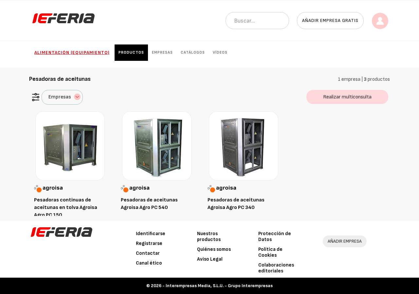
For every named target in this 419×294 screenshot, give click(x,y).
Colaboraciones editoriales (276, 268)
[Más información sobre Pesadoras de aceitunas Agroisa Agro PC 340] (243, 146)
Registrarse (149, 243)
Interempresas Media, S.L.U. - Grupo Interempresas (219, 285)
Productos (131, 52)
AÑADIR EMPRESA (345, 241)
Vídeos (220, 52)
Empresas (162, 52)
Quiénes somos (214, 249)
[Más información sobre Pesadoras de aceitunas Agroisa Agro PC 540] (156, 146)
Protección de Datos (274, 237)
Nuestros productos (209, 237)
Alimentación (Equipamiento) (72, 52)
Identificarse (150, 234)
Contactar (148, 253)
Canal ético (149, 263)
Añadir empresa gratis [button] (330, 20)
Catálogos (193, 52)
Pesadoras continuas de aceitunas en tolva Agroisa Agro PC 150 (65, 207)
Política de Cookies (270, 252)
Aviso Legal (210, 259)
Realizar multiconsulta (347, 97)
